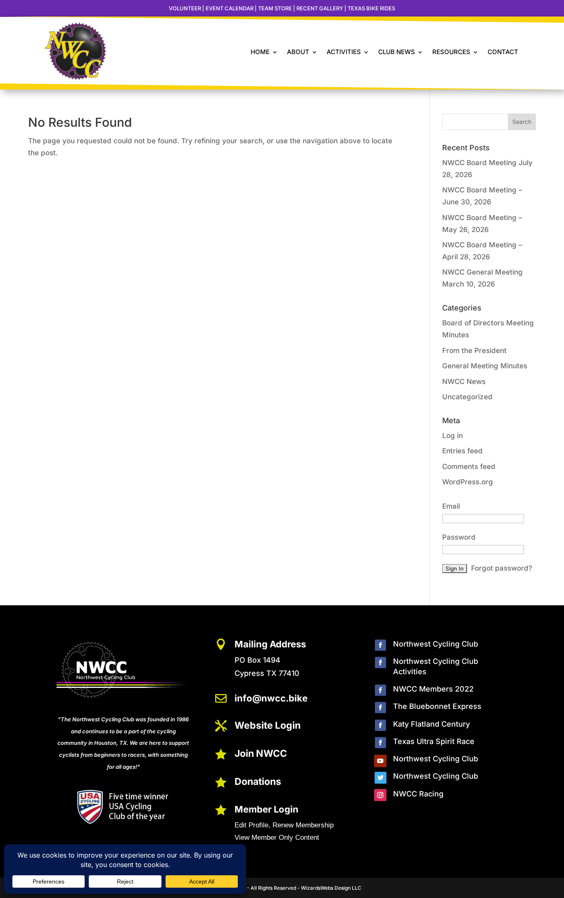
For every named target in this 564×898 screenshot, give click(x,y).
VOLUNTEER (185, 8)
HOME (260, 52)
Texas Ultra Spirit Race (433, 741)
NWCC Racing (418, 793)
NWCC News (464, 381)
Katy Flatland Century (431, 724)
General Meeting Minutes (484, 366)
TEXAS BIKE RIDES (371, 8)
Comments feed (468, 466)
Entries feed (462, 451)
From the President (474, 350)
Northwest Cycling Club (435, 644)
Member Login (267, 809)
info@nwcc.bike (271, 698)
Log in (452, 435)
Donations (258, 781)
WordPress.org (467, 482)
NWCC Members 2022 (433, 689)
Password (459, 537)
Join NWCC (261, 753)
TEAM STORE (275, 8)
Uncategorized (467, 397)
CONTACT (503, 52)
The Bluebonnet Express (437, 706)
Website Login (268, 725)
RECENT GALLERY (319, 8)
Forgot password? (501, 568)
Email (451, 506)
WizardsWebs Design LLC (331, 888)
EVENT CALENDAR (230, 8)
